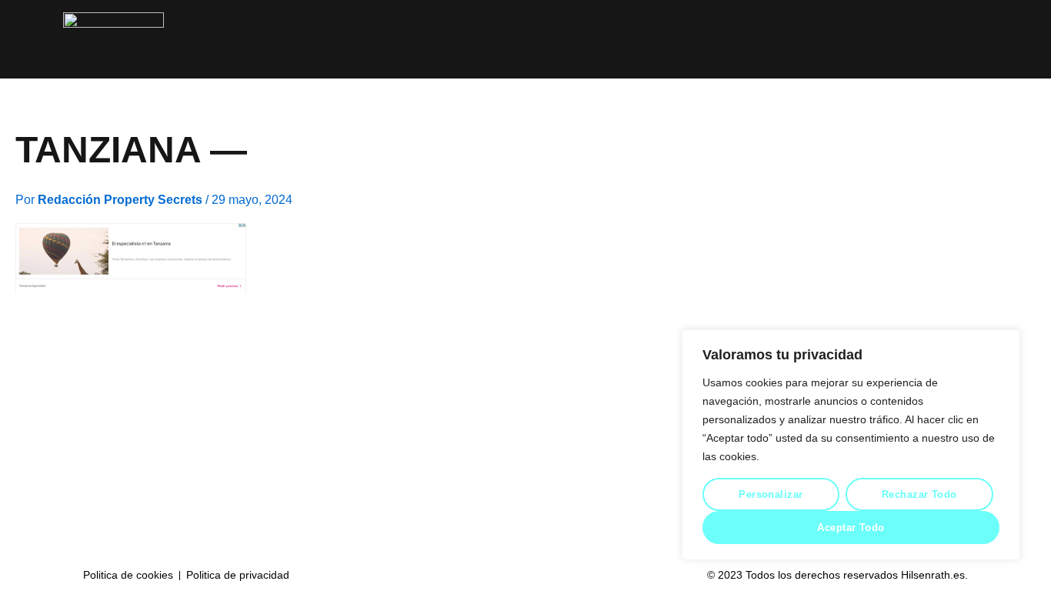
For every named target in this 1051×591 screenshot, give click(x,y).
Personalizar (770, 494)
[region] (851, 444)
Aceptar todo (850, 527)
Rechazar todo (919, 494)
